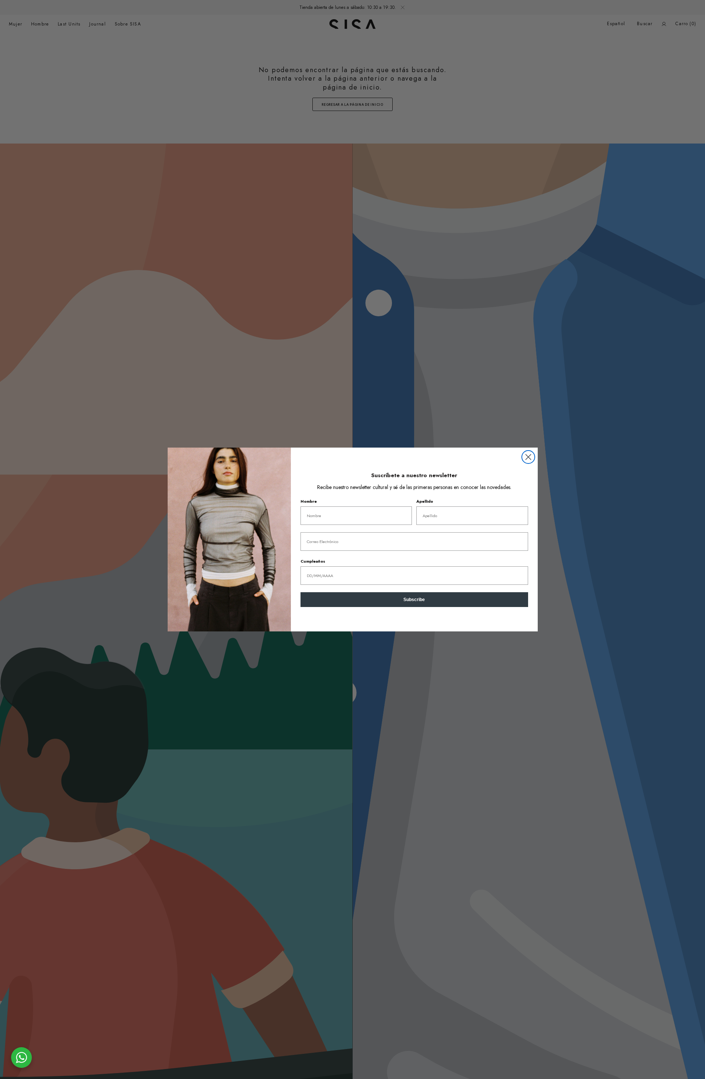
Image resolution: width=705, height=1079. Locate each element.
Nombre (309, 501)
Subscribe (414, 599)
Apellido (424, 501)
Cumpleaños (313, 561)
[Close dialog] (528, 457)
